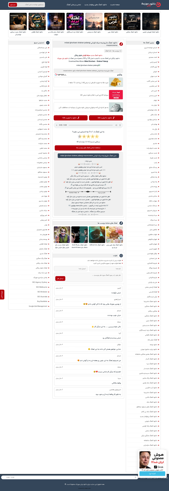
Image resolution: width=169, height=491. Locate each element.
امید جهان (153, 76)
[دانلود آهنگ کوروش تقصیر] (150, 21)
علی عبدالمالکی (42, 48)
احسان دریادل (152, 52)
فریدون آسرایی (42, 71)
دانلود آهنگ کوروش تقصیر (151, 32)
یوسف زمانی (43, 239)
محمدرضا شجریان (41, 134)
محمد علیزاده (43, 143)
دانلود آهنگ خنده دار (150, 368)
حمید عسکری (153, 153)
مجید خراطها (43, 100)
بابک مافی (153, 115)
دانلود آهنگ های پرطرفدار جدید (95, 4)
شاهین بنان (153, 229)
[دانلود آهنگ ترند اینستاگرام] (75, 21)
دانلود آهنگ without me (97, 245)
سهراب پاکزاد (153, 201)
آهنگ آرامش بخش (151, 287)
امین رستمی (153, 95)
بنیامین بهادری (152, 119)
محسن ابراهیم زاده (41, 110)
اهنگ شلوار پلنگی (41, 268)
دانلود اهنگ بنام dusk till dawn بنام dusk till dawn (79, 246)
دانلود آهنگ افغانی (37, 32)
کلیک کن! (152, 473)
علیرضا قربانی (153, 277)
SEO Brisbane (42, 292)
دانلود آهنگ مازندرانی (150, 445)
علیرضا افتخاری (152, 263)
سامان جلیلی (153, 196)
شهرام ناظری (153, 244)
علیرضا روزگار (153, 268)
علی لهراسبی (43, 52)
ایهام (155, 100)
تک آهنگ (108, 51)
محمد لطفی (43, 148)
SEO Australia (42, 297)
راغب (155, 162)
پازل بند (154, 129)
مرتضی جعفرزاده (42, 162)
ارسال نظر (60, 278)
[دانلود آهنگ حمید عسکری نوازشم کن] (18, 21)
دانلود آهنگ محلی (151, 431)
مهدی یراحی (43, 191)
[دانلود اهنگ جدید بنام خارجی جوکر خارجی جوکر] (62, 234)
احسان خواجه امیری (150, 48)
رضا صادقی (153, 177)
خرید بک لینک (42, 273)
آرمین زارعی (153, 62)
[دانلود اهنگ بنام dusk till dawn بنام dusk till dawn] (79, 234)
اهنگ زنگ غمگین (41, 258)
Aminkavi (86, 488)
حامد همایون (152, 138)
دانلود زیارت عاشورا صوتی (149, 349)
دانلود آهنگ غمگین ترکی (149, 435)
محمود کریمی (42, 153)
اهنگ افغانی (43, 244)
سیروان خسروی (152, 210)
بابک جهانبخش (152, 110)
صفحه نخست (115, 4)
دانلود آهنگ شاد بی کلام (149, 412)
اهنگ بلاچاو (43, 249)
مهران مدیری (43, 201)
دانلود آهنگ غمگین (132, 32)
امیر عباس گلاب (152, 81)
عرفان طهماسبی (152, 253)
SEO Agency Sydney (39, 282)
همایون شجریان (42, 229)
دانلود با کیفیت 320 (105, 118)
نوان (45, 225)
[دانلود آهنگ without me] (97, 234)
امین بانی (154, 91)
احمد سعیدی (153, 57)
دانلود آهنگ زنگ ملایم (150, 378)
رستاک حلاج (153, 167)
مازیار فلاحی (43, 86)
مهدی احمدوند (42, 177)
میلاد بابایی (43, 210)
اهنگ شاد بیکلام (41, 263)
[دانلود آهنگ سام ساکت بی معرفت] (56, 21)
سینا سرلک (153, 220)
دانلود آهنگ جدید (96, 55)
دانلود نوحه (153, 344)
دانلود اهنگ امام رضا (150, 301)
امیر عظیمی (153, 86)
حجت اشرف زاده (152, 148)
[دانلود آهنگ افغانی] (37, 21)
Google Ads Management (38, 306)
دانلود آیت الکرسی (151, 388)
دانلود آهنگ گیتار (151, 359)
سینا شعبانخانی (152, 225)
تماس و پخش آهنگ (74, 4)
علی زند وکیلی (152, 282)
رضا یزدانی (154, 182)
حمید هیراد (153, 158)
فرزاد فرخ (44, 62)
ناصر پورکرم (43, 215)
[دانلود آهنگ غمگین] (131, 21)
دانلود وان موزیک (63, 58)
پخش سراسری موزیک (40, 277)
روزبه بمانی (153, 186)
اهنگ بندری (43, 253)
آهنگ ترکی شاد (152, 340)
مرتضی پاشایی (42, 158)
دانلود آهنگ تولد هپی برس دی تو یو (114, 246)
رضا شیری (154, 172)
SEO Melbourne (41, 287)
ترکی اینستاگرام (152, 297)
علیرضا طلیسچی (152, 273)
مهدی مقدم (43, 186)
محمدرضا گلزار (42, 138)
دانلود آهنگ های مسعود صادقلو (147, 407)
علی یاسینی (43, 57)
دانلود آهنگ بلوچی (151, 421)
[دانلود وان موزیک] (151, 4)
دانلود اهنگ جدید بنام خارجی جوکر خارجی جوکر (62, 246)
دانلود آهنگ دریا (152, 364)
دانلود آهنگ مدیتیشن (94, 32)
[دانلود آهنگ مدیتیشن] (94, 21)
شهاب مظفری (152, 234)
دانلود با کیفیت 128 (69, 118)
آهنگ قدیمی (153, 292)
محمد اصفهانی (42, 129)
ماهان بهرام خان (42, 95)
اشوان (155, 71)
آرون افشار (153, 67)
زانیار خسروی (153, 191)
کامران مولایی (42, 76)
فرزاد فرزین (44, 67)
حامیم (155, 143)
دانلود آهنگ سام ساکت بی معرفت (56, 33)
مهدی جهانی (43, 182)
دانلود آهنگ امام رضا (150, 392)
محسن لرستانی (42, 119)
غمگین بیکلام (152, 311)
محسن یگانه (43, 124)
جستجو (12, 5)
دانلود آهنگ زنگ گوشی (149, 426)
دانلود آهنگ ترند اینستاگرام (75, 32)
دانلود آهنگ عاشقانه (150, 440)
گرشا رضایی (43, 81)
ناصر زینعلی (43, 220)
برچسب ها (116, 51)
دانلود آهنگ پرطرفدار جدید (148, 416)
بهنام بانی (154, 124)
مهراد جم (44, 196)
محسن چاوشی (42, 115)
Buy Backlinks (42, 301)
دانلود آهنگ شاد (152, 402)
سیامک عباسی (152, 206)
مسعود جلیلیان (42, 167)
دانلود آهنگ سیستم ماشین (148, 373)
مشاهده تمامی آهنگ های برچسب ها (88, 148)
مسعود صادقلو (42, 172)
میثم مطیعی (43, 206)
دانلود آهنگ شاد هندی (150, 383)
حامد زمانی (153, 134)
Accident (89, 488)
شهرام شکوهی (152, 239)
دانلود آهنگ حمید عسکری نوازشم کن (18, 33)
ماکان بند (44, 91)
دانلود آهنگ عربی (113, 32)
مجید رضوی (43, 105)
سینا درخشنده (152, 215)
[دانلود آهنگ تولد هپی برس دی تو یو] (114, 234)
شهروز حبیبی (153, 249)
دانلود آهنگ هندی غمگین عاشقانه (146, 354)
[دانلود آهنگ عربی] (113, 21)
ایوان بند (154, 105)
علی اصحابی (153, 258)
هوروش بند (43, 234)
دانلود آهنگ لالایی (151, 397)
